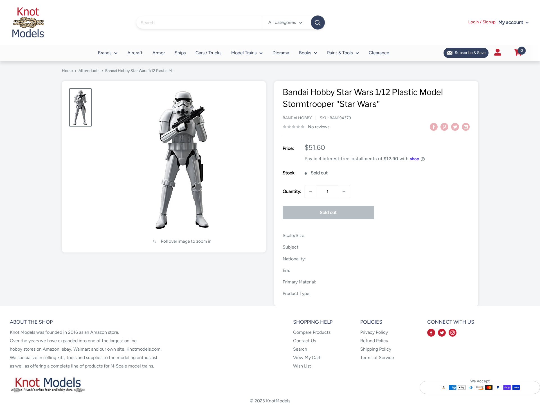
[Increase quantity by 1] (344, 191)
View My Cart (307, 357)
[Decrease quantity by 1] (311, 191)
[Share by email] (466, 126)
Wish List (302, 366)
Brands (104, 52)
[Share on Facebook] (434, 126)
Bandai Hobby (297, 118)
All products (89, 70)
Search (300, 349)
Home (67, 70)
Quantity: (292, 191)
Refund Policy (374, 340)
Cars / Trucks (208, 52)
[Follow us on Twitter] (442, 332)
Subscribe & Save (470, 52)
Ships (180, 52)
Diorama (281, 52)
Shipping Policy (375, 349)
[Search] (318, 22)
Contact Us (304, 340)
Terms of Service (377, 357)
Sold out (328, 212)
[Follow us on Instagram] (452, 332)
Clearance (379, 52)
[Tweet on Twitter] (455, 126)
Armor (158, 52)
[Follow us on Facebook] (431, 332)
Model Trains (243, 52)
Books (305, 52)
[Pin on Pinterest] (444, 126)
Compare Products (311, 332)
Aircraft (135, 52)
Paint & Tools (340, 52)
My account (511, 22)
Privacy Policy (374, 332)
